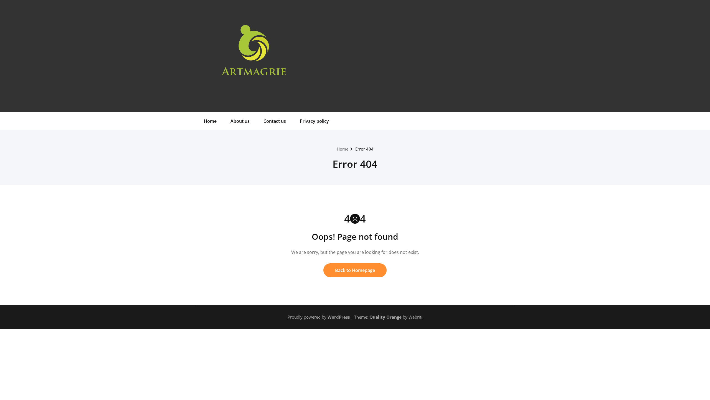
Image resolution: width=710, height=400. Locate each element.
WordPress (339, 317)
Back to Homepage (355, 270)
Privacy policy (314, 121)
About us (240, 121)
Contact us (274, 121)
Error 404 (364, 149)
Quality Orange (385, 317)
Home (210, 121)
